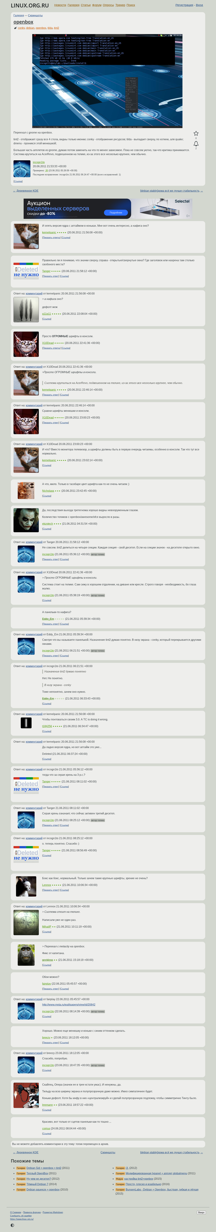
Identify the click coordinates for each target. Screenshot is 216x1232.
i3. (127, 1168)
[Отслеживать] (196, 144)
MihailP (46, 926)
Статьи (86, 5)
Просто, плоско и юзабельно (143, 1184)
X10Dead (48, 343)
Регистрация (184, 5)
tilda (50, 27)
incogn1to (39, 162)
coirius (46, 1128)
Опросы (108, 5)
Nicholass (48, 490)
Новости (60, 5)
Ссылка (18, 181)
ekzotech (47, 523)
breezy (46, 1037)
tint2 (56, 27)
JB (46, 170)
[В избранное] (196, 133)
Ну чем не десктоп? (38, 1178)
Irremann (47, 1104)
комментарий (34, 293)
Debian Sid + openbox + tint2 (43, 1168)
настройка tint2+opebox (138, 1178)
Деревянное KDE (27, 190)
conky (21, 27)
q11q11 (46, 313)
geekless (47, 959)
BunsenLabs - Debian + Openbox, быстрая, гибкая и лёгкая (162, 1189)
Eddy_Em (48, 618)
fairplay (46, 983)
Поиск (131, 5)
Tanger (46, 271)
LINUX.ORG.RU (30, 5)
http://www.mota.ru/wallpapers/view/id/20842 (68, 1004)
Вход (199, 5)
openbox (23, 21)
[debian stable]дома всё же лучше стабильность (169, 190)
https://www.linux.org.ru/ (22, 1219)
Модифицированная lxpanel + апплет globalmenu (156, 1173)
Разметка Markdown (53, 1212)
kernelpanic (49, 232)
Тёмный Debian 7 (37, 1184)
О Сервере (15, 1212)
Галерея (73, 5)
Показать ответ (50, 276)
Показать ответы (51, 237)
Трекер (120, 5)
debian (30, 27)
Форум (96, 5)
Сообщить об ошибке (21, 1215)
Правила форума (32, 1212)
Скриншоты (35, 15)
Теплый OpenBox (37, 1173)
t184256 (47, 726)
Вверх (201, 1212)
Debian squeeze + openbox (43, 1189)
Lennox (46, 885)
